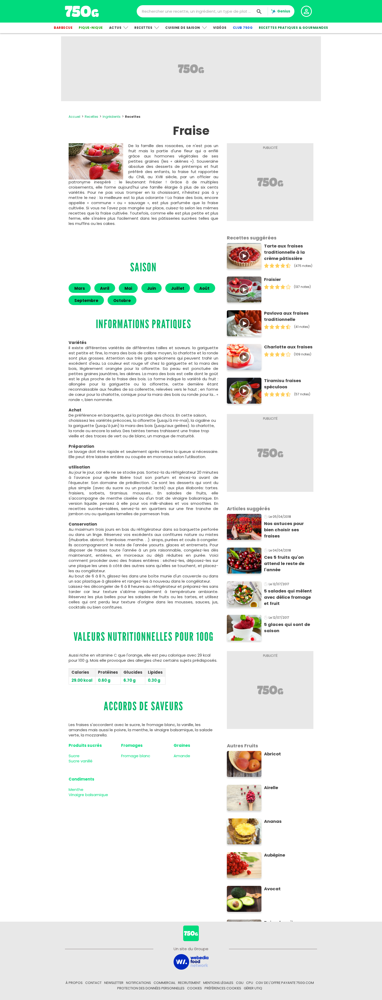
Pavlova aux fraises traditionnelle (286, 316)
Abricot (272, 754)
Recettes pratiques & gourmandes (293, 27)
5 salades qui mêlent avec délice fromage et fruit (288, 597)
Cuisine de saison (182, 27)
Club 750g (243, 27)
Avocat (272, 889)
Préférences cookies (223, 988)
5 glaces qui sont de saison (287, 628)
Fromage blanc (135, 755)
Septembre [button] (86, 300)
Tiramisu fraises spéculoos (282, 384)
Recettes (143, 27)
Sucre (74, 755)
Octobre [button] (122, 300)
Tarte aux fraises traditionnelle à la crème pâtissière (284, 252)
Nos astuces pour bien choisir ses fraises (284, 530)
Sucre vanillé (81, 761)
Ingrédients (112, 116)
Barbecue (63, 27)
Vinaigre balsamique (88, 794)
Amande (182, 755)
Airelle (271, 788)
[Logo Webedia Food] (191, 961)
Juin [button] (151, 288)
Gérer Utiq (253, 988)
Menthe (76, 789)
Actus (115, 27)
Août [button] (204, 288)
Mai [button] (128, 288)
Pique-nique (91, 27)
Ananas (273, 821)
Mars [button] (79, 288)
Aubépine (274, 855)
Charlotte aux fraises (288, 347)
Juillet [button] (177, 288)
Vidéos (220, 27)
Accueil (74, 116)
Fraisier (272, 279)
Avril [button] (104, 288)
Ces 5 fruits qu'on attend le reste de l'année (284, 563)
